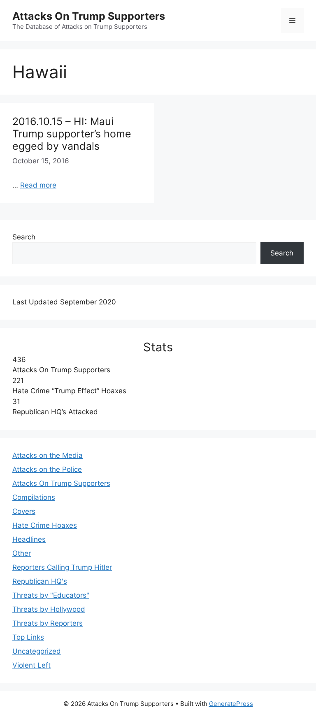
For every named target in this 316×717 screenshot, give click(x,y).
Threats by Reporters (47, 623)
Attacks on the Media (47, 455)
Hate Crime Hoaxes (44, 525)
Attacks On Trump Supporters (88, 16)
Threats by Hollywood (48, 609)
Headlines (29, 539)
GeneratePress (231, 704)
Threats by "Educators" (50, 595)
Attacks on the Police (47, 469)
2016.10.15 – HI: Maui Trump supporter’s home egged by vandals (71, 133)
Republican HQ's (39, 581)
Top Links (28, 637)
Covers (23, 511)
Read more (38, 185)
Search (23, 237)
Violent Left (31, 665)
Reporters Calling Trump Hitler (62, 567)
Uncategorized (36, 651)
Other (21, 553)
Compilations (33, 497)
